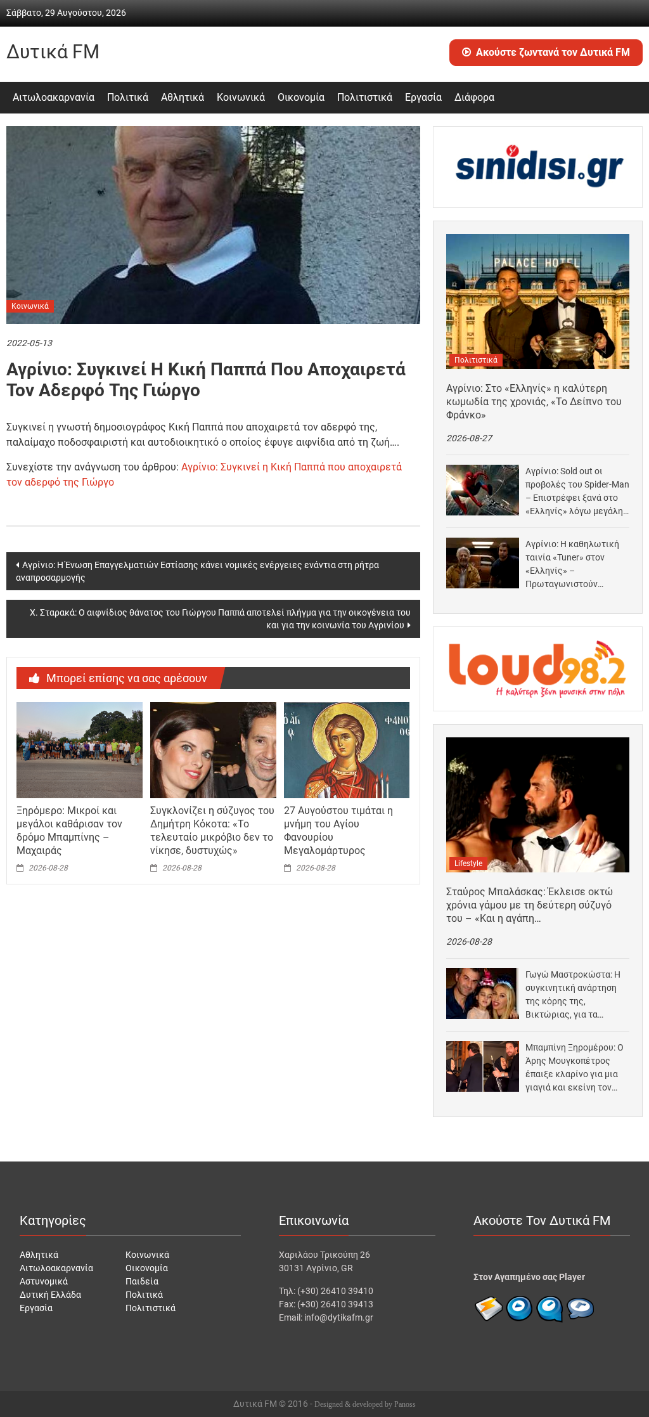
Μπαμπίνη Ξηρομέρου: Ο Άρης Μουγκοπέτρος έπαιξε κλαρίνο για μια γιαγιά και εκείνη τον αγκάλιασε (574, 1068)
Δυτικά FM (53, 52)
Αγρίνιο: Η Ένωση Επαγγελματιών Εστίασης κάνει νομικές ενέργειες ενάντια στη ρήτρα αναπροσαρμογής (197, 571)
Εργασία (423, 97)
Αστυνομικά (44, 1281)
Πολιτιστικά (364, 97)
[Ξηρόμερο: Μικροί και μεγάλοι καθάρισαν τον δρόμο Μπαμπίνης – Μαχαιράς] (79, 749)
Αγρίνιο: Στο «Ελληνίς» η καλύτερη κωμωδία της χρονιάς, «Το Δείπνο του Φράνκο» (534, 401)
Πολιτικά (127, 97)
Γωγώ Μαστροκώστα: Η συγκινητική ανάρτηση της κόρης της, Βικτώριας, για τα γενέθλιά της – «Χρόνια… (576, 995)
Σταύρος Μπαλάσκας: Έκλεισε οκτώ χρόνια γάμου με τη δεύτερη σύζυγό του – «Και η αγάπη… (529, 905)
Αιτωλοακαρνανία (53, 97)
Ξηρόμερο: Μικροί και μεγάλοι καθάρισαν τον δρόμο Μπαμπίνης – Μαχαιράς (69, 830)
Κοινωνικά (241, 97)
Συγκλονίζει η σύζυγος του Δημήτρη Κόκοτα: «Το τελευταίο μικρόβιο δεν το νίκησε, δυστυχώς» (212, 830)
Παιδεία (141, 1281)
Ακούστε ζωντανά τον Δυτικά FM (553, 52)
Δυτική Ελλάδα (50, 1295)
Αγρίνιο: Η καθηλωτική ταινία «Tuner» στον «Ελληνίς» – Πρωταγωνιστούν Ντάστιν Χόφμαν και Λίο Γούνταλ (574, 565)
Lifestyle (468, 863)
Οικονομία (301, 97)
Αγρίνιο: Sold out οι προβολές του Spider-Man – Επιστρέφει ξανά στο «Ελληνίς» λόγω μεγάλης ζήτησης (577, 492)
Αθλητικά (182, 97)
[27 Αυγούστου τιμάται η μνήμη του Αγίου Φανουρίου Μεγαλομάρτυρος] (346, 749)
